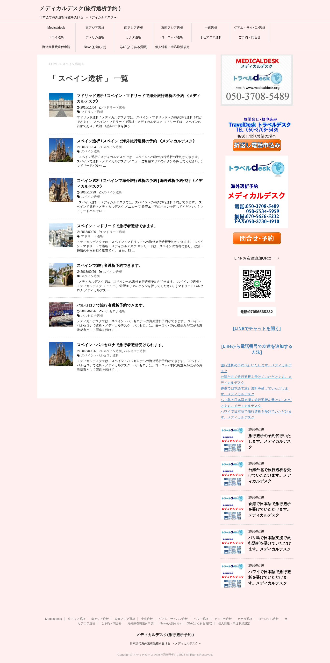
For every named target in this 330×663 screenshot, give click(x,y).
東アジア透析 (95, 27)
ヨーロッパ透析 (172, 37)
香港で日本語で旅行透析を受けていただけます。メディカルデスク (269, 509)
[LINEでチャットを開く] (257, 328)
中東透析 (211, 27)
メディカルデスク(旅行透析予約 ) (80, 8)
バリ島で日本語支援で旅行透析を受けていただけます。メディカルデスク (269, 543)
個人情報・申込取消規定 (172, 47)
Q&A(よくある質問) (133, 47)
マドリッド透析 (92, 112)
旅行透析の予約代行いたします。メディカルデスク (269, 441)
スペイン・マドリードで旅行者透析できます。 (117, 226)
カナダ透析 (133, 37)
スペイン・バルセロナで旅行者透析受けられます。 (121, 345)
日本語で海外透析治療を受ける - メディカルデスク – (165, 643)
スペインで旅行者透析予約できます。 (110, 265)
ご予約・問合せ (249, 37)
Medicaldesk (56, 27)
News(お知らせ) (95, 47)
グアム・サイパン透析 (249, 27)
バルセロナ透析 (114, 311)
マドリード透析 (114, 107)
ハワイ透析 (56, 37)
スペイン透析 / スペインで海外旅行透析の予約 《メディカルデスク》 (137, 141)
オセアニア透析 (211, 37)
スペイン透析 (112, 147)
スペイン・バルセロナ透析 (100, 355)
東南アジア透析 (172, 27)
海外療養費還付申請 (56, 47)
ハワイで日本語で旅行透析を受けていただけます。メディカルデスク (269, 577)
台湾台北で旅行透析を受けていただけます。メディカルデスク (269, 475)
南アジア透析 (133, 27)
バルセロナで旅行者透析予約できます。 (111, 305)
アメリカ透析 (95, 37)
